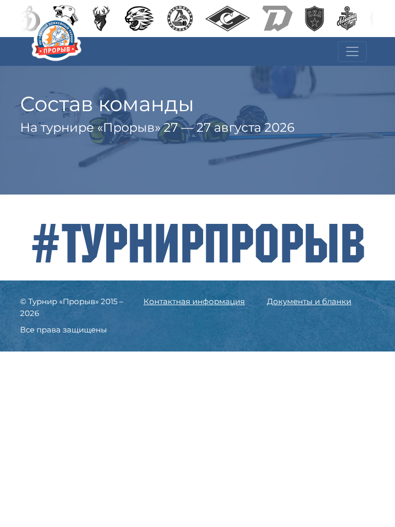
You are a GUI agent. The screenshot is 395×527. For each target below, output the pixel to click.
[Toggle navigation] (352, 51)
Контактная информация (194, 301)
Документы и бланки (309, 301)
